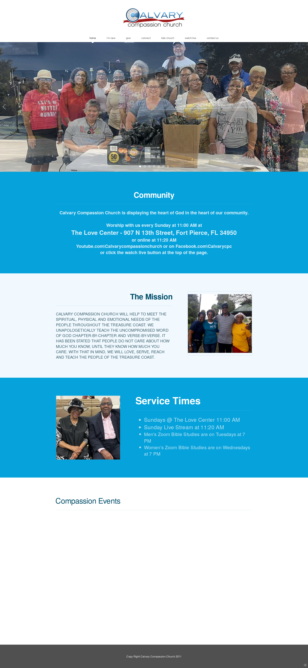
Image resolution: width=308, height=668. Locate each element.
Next (303, 106)
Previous (4, 106)
